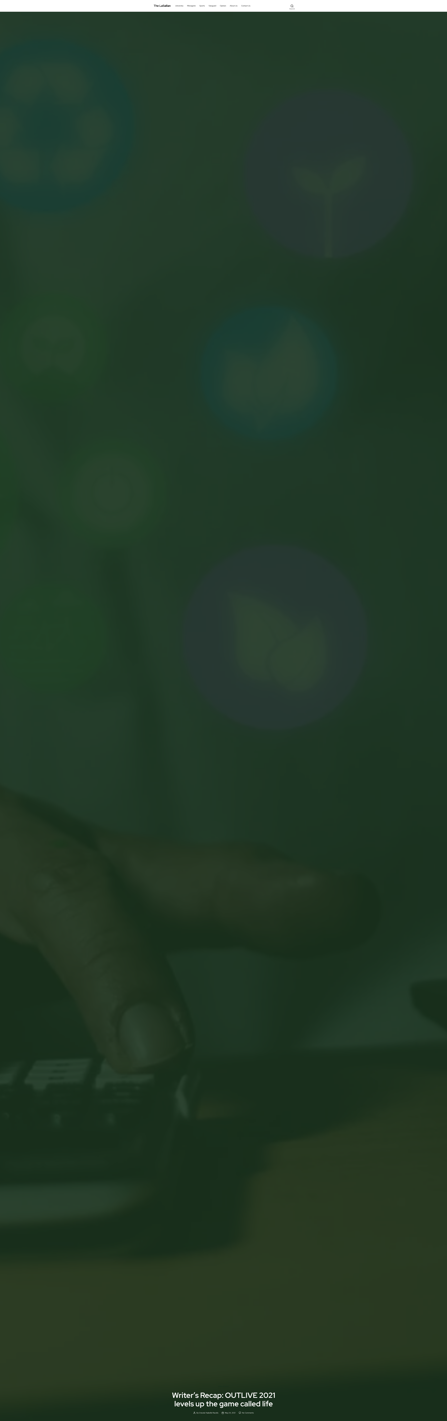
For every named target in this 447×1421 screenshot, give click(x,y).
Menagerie (191, 6)
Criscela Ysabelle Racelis (208, 1413)
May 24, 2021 (230, 1413)
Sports (202, 6)
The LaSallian (162, 5)
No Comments (248, 1413)
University (179, 6)
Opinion (223, 6)
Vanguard (212, 6)
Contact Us (245, 6)
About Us (233, 6)
